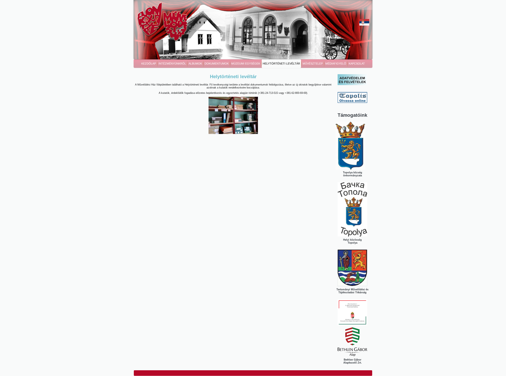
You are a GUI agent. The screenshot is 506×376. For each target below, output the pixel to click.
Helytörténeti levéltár (281, 63)
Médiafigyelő (335, 63)
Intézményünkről (172, 63)
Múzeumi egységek (245, 63)
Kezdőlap (148, 63)
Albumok (195, 63)
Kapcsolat (357, 63)
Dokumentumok (217, 63)
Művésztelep (313, 63)
